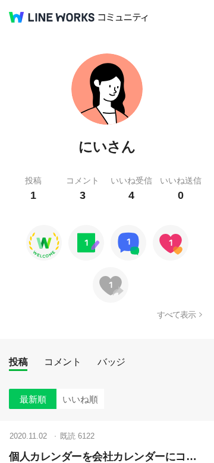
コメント (62, 362)
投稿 (18, 362)
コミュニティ (123, 17)
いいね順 (80, 399)
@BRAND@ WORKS (52, 17)
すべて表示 (176, 314)
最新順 (33, 399)
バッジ (111, 362)
